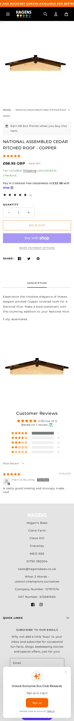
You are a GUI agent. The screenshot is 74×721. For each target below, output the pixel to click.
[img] (12, 474)
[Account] (56, 14)
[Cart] (66, 14)
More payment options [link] (37, 247)
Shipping (30, 170)
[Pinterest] (38, 259)
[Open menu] (8, 14)
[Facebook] (20, 259)
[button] (12, 156)
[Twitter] (29, 259)
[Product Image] (35, 64)
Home (7, 109)
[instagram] (41, 605)
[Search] (45, 14)
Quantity (11, 204)
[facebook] (33, 605)
